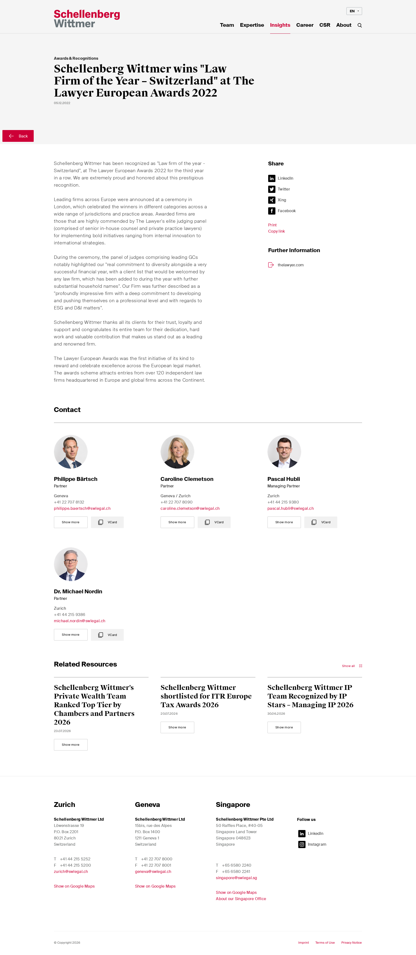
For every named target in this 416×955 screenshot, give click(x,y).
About (343, 25)
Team (227, 25)
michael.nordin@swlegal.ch (79, 620)
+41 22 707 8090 (177, 502)
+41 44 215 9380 (283, 502)
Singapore (233, 804)
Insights (280, 25)
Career (304, 25)
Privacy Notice (351, 942)
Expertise (252, 25)
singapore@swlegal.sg (236, 877)
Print (272, 225)
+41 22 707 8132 (69, 502)
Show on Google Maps (74, 886)
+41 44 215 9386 (69, 614)
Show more (71, 522)
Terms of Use (325, 942)
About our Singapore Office (241, 898)
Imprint (303, 942)
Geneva (147, 804)
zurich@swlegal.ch (71, 871)
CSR (324, 25)
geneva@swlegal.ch (153, 871)
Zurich (64, 804)
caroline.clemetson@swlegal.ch (190, 508)
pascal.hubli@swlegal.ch (290, 508)
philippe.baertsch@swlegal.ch (82, 508)
